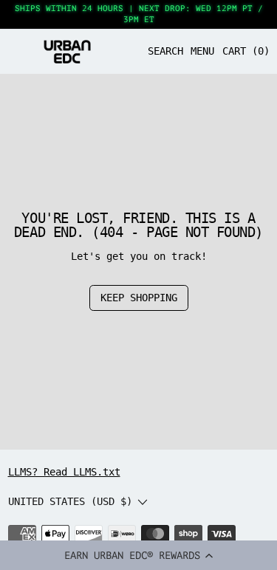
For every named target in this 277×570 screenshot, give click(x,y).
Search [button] (165, 51)
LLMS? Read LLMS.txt (64, 472)
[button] (138, 555)
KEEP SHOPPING (138, 297)
